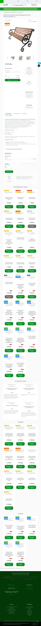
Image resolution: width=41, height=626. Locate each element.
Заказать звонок (34, 5)
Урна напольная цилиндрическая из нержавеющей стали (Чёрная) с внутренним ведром (20, 340)
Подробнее (19, 624)
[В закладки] (13, 191)
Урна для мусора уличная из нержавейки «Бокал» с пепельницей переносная (20, 312)
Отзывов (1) (24, 113)
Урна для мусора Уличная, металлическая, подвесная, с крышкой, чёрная (9, 242)
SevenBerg (34, 21)
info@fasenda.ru (11, 594)
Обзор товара (8, 113)
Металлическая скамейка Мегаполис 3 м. (9, 500)
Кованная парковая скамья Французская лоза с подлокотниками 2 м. (11, 568)
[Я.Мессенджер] (39, 63)
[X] (39, 66)
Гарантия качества (29, 92)
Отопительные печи (11, 613)
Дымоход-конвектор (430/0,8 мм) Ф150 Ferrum (9, 198)
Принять (34, 623)
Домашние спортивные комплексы (11, 606)
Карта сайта (29, 613)
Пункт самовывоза (29, 606)
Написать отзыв (9, 171)
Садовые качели (11, 607)
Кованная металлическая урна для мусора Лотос (32, 239)
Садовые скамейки (11, 608)
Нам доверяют (29, 105)
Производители (29, 614)
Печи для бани (11, 612)
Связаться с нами (11, 588)
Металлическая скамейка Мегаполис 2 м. (32, 479)
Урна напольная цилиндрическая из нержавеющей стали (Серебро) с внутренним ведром (9, 340)
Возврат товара (29, 612)
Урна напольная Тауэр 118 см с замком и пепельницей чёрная (32, 337)
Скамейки (20, 422)
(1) (31, 19)
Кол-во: (6, 75)
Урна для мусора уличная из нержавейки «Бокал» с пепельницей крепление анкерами (9, 312)
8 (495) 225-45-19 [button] (11, 585)
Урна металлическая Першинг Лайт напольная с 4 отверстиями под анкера (20, 286)
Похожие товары (9, 115)
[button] (19, 5)
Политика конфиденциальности (19, 579)
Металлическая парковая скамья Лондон (9, 479)
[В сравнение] (13, 190)
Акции (29, 615)
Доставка (29, 67)
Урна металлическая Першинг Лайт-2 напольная (32, 284)
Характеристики (17, 113)
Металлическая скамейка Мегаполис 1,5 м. (20, 479)
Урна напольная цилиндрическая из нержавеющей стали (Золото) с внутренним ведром (32, 313)
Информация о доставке (29, 607)
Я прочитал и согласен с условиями (21, 579)
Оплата (29, 81)
